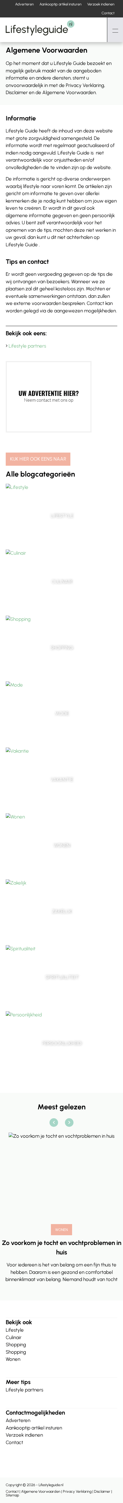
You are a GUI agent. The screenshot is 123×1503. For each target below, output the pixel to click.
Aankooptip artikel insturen (60, 4)
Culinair (13, 1337)
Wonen (13, 1359)
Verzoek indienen (100, 4)
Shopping (16, 1344)
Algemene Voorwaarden (40, 1491)
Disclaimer (102, 1491)
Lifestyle (15, 1330)
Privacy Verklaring (77, 1491)
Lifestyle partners (27, 346)
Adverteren (24, 4)
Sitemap (12, 1495)
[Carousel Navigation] (61, 1122)
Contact (108, 13)
